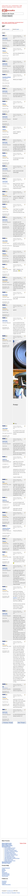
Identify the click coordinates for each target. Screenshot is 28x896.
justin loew (4, 38)
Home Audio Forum (7, 843)
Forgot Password (6, 868)
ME (3, 686)
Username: (5, 29)
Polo (3, 194)
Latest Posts (5, 5)
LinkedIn (4, 883)
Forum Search (7, 16)
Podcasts (19, 7)
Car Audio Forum (6, 846)
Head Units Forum (8, 859)
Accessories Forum (7, 861)
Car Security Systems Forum (11, 854)
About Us (4, 892)
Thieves (4, 50)
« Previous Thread (7, 722)
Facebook (4, 881)
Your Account (5, 876)
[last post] (4, 35)
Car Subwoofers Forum (9, 857)
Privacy (18, 892)
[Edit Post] (24, 35)
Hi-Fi (10, 5)
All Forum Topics (6, 863)
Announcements (5, 874)
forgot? (17, 29)
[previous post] (3, 48)
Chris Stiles (5, 240)
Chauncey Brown (6, 528)
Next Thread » (22, 722)
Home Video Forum (6, 844)
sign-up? (7, 29)
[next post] (3, 35)
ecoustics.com (10, 890)
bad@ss (15, 597)
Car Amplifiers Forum (9, 849)
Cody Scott (4, 181)
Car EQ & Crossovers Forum (11, 851)
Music (14, 7)
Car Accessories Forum (9, 847)
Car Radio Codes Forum (10, 853)
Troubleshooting (5, 873)
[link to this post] (5, 35)
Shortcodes (4, 872)
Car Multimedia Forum (9, 852)
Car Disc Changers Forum (10, 850)
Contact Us (8, 892)
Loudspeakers (15, 5)
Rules (3, 871)
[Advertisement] (14, 782)
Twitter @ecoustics (6, 884)
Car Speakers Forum (9, 856)
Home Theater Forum (7, 845)
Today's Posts (23, 843)
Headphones (10, 7)
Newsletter (14, 892)
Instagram (4, 882)
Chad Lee (4, 459)
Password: (16, 29)
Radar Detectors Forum (9, 860)
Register (4, 870)
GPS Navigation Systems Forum (11, 858)
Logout (3, 869)
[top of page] (2, 35)
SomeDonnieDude (6, 77)
